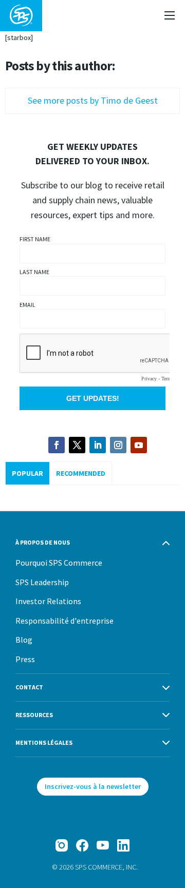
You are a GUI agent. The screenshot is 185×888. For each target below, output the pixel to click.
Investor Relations (48, 601)
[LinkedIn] (123, 845)
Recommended (80, 473)
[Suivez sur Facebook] (56, 445)
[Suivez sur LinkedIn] (97, 445)
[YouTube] (103, 845)
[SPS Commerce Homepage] (21, 15)
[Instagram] (61, 845)
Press (25, 659)
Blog (23, 639)
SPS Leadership (42, 582)
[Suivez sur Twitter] (77, 445)
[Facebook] (82, 845)
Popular (27, 473)
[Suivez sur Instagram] (118, 445)
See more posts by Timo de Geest (93, 100)
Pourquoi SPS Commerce (58, 562)
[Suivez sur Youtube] (139, 445)
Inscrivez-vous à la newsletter (93, 786)
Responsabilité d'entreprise (64, 620)
